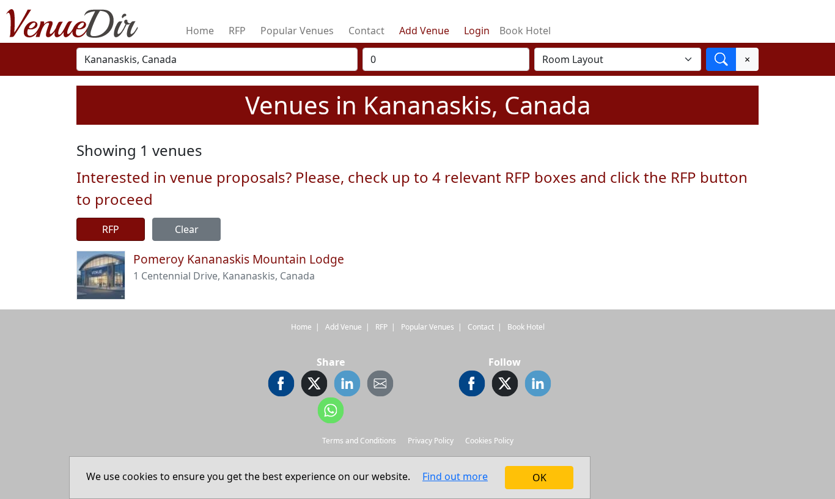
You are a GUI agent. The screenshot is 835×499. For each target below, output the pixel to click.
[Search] (721, 59)
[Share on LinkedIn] (347, 385)
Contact (366, 30)
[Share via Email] (380, 385)
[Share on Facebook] (281, 385)
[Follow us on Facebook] (472, 385)
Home (200, 30)
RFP (237, 30)
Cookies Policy (489, 440)
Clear (187, 229)
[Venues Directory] (78, 21)
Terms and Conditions (359, 440)
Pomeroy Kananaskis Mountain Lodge (238, 259)
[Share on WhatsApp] (330, 412)
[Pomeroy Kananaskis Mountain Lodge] (100, 274)
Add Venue (424, 30)
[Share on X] (314, 385)
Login (477, 30)
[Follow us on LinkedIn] (538, 385)
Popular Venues (297, 30)
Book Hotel (525, 30)
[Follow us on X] (505, 385)
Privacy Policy (431, 440)
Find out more (455, 476)
